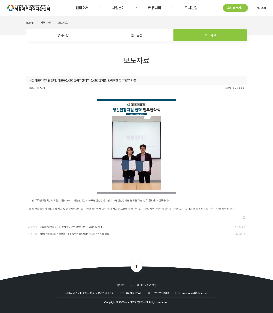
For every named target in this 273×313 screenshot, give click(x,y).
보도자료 (210, 35)
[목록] (244, 217)
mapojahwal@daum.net (195, 293)
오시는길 (191, 8)
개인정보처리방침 (147, 285)
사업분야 (118, 8)
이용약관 (121, 285)
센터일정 (136, 35)
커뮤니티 (154, 8)
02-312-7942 (133, 293)
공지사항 (63, 35)
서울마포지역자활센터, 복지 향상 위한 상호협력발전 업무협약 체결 (71, 227)
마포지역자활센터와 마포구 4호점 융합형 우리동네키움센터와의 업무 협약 (74, 234)
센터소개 (82, 8)
